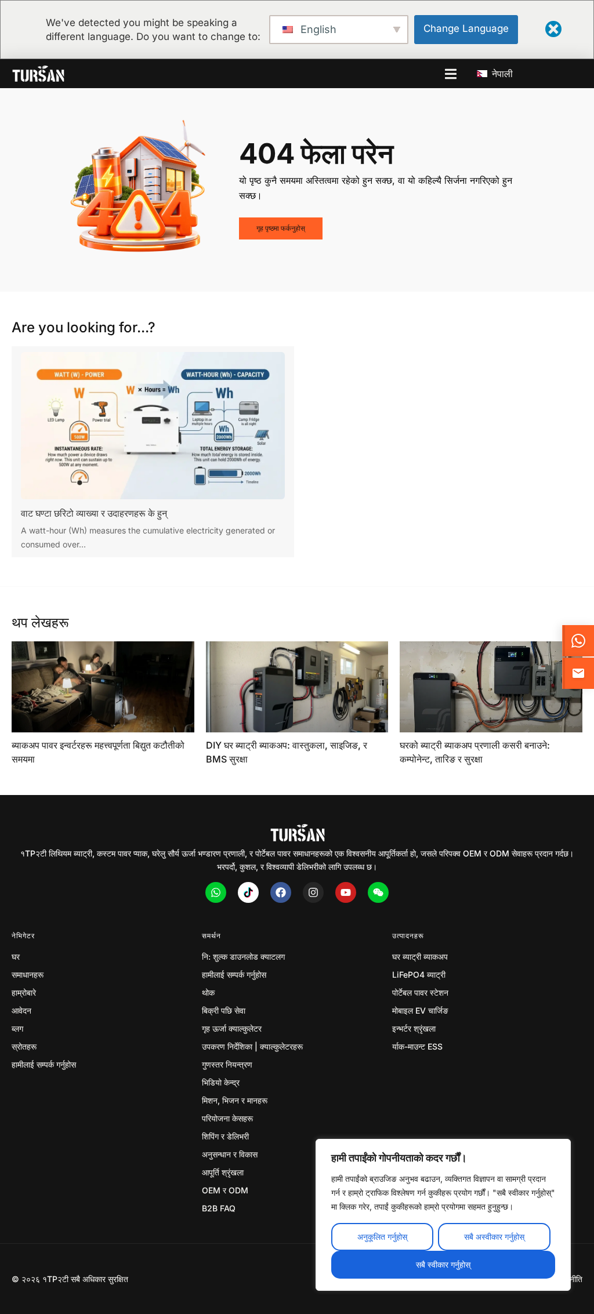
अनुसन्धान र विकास (230, 1154)
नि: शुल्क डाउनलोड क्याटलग (243, 956)
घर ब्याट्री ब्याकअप (420, 956)
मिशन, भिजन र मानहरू (234, 1100)
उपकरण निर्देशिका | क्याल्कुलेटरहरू (252, 1046)
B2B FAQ (219, 1208)
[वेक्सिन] (378, 892)
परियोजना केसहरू (227, 1118)
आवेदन (21, 1010)
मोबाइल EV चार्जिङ (420, 1010)
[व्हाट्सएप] (215, 892)
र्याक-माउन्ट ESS (417, 1046)
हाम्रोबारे (24, 992)
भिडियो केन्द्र (221, 1082)
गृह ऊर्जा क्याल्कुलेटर (232, 1028)
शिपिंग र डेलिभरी (225, 1136)
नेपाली (501, 73)
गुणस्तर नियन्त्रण (227, 1064)
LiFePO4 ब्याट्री (419, 974)
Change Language (466, 28)
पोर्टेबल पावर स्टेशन (420, 992)
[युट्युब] (345, 892)
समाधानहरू (28, 974)
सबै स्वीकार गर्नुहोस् (443, 1264)
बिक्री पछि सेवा (223, 1010)
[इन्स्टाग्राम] (313, 892)
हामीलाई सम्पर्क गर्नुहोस (44, 1064)
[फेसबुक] (280, 892)
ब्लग (17, 1028)
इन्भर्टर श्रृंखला (414, 1028)
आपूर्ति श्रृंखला (223, 1172)
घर (16, 956)
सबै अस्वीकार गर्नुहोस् (494, 1237)
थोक (208, 992)
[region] (443, 1215)
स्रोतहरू (24, 1046)
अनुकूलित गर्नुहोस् (382, 1237)
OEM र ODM (225, 1190)
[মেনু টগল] (451, 74)
